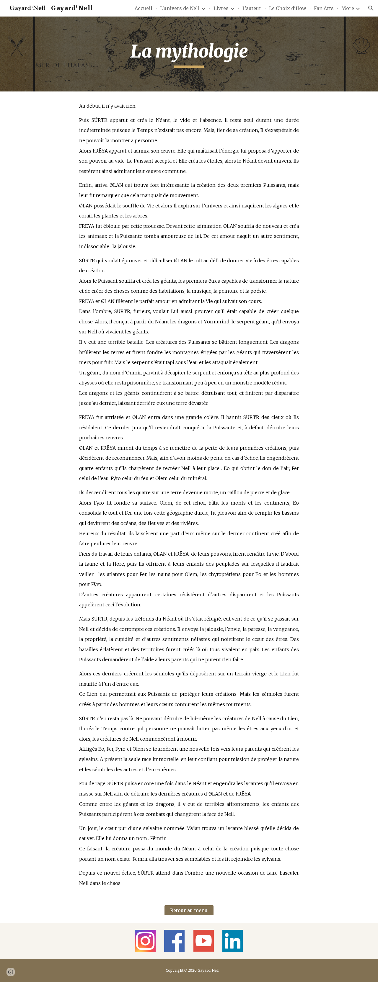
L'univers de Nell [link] (180, 8)
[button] (371, 8)
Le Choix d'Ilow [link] (287, 8)
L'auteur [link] (251, 8)
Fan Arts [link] (324, 8)
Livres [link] (221, 8)
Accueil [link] (143, 8)
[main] (189, 54)
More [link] (347, 8)
